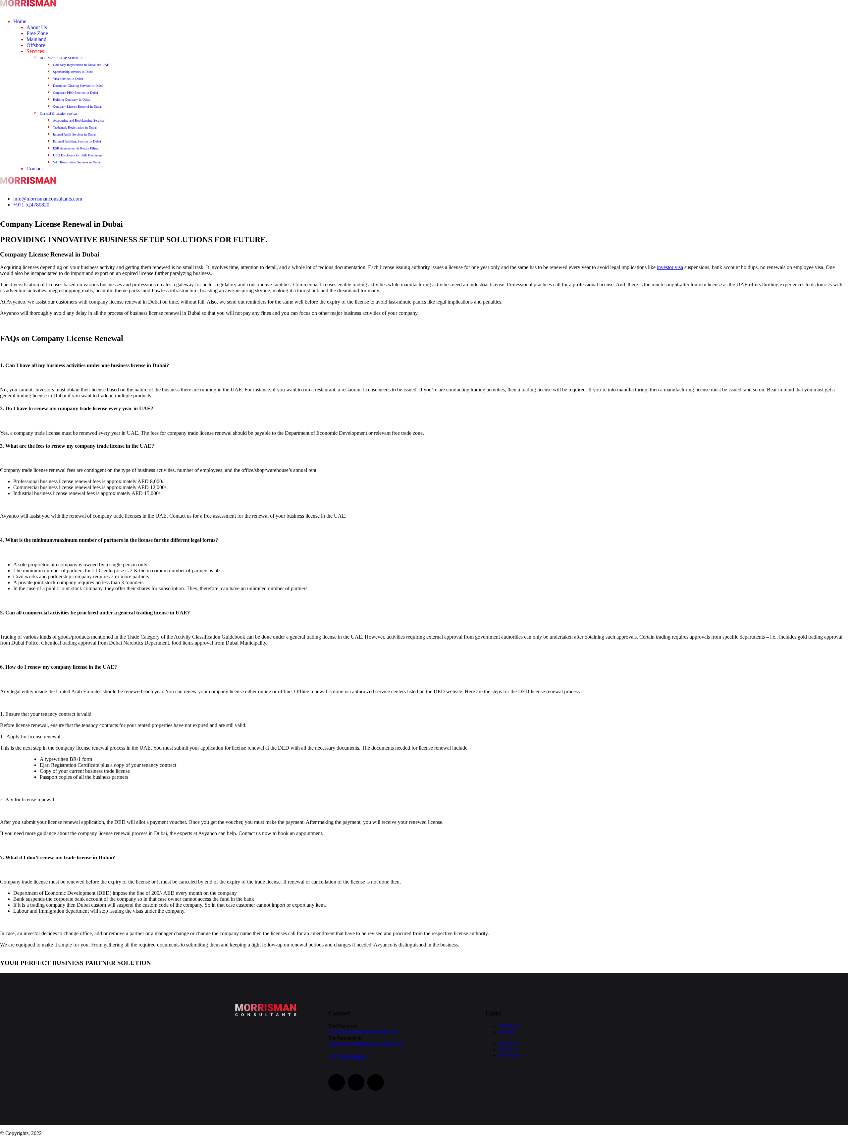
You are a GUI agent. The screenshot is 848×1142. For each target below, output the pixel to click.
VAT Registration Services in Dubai (77, 162)
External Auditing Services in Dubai (77, 141)
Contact (34, 168)
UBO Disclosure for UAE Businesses (78, 155)
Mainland (36, 39)
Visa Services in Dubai (68, 79)
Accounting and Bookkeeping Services (78, 120)
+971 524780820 (31, 204)
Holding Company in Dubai (71, 99)
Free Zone (37, 33)
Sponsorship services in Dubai (73, 72)
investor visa (670, 267)
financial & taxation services (59, 113)
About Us (36, 27)
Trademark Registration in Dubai (75, 127)
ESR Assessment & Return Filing (75, 148)
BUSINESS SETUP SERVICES (61, 58)
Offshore (35, 45)
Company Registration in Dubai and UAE (81, 65)
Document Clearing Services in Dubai (78, 85)
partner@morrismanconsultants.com (365, 1044)
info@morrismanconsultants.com (47, 198)
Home (19, 21)
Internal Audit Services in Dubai (74, 134)
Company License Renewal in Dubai (77, 106)
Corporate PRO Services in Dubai (75, 92)
